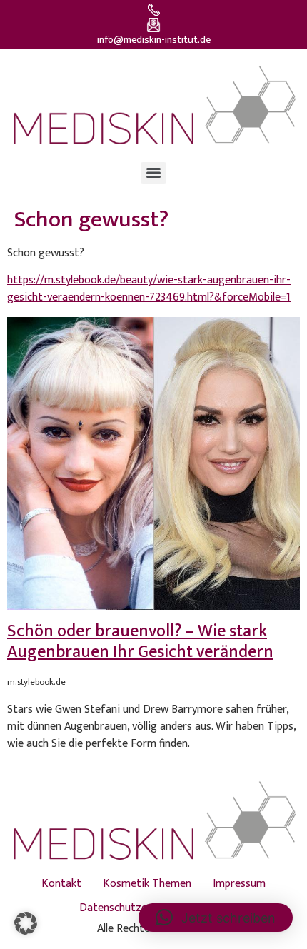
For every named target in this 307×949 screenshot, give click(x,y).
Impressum (239, 883)
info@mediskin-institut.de (154, 40)
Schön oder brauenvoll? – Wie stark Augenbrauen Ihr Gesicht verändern (140, 641)
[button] (25, 923)
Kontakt (61, 883)
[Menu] (153, 173)
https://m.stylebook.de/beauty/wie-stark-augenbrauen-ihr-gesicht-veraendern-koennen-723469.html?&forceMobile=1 (149, 289)
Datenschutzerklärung (132, 908)
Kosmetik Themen (147, 883)
